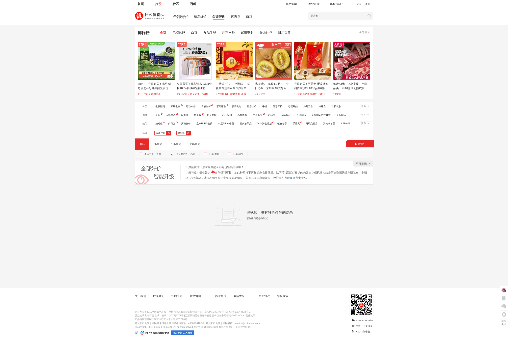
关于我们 (140, 296)
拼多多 (197, 115)
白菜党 (171, 123)
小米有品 (257, 115)
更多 (363, 106)
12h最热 (176, 144)
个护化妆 (336, 106)
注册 (367, 4)
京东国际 (341, 115)
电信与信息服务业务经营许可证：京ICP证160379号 (196, 311)
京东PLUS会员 (204, 123)
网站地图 (195, 296)
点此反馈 (289, 177)
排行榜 (144, 32)
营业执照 (250, 315)
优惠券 (235, 16)
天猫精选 (170, 115)
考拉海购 (242, 115)
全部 (163, 32)
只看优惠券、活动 (185, 154)
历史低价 (186, 123)
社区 (176, 4)
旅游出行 (252, 106)
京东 (157, 115)
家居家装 (221, 106)
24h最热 (195, 144)
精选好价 (200, 16)
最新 (142, 144)
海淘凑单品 (329, 123)
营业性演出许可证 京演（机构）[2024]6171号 (159, 315)
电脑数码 (178, 32)
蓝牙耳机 (277, 106)
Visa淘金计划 (264, 123)
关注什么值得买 (364, 326)
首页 (141, 4)
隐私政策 (282, 296)
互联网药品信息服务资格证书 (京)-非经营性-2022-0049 (214, 315)
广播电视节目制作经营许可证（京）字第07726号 (161, 319)
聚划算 (184, 115)
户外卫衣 (308, 106)
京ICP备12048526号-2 (238, 311)
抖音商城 (211, 115)
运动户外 (228, 32)
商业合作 (313, 4)
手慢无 (296, 123)
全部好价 (218, 16)
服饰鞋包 (265, 32)
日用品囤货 (312, 123)
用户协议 (264, 296)
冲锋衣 (322, 106)
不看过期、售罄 (153, 154)
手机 (264, 106)
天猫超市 (286, 115)
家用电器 (247, 32)
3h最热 (158, 144)
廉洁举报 (238, 296)
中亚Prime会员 (226, 123)
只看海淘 (214, 154)
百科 (193, 4)
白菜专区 (360, 143)
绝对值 (159, 123)
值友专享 (282, 123)
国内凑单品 (246, 123)
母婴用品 (293, 106)
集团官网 (291, 4)
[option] (157, 70)
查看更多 (364, 32)
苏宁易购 (227, 115)
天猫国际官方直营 (321, 115)
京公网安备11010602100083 (150, 311)
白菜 (249, 16)
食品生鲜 (209, 32)
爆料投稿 (335, 4)
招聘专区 (177, 296)
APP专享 (345, 123)
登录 (359, 4)
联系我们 (158, 296)
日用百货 (284, 32)
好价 (158, 4)
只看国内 (238, 154)
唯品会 (271, 115)
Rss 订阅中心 (363, 331)
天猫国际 (301, 115)
